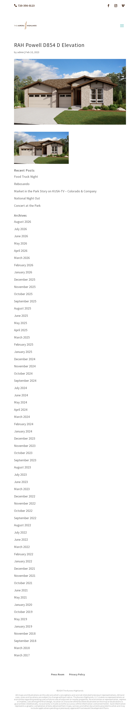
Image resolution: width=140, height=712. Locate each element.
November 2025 (25, 287)
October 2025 (23, 294)
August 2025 (22, 308)
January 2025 (23, 352)
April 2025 (20, 330)
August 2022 (22, 525)
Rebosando (22, 184)
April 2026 (20, 251)
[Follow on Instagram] (116, 6)
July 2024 (20, 388)
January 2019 (23, 626)
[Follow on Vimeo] (123, 6)
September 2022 (25, 518)
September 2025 (25, 301)
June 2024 (21, 395)
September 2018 (25, 641)
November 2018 (25, 633)
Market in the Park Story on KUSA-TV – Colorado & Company (55, 191)
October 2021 (23, 583)
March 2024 (22, 417)
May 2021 (20, 597)
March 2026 (22, 258)
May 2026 (20, 243)
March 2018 (22, 648)
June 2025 (21, 315)
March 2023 (22, 489)
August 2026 (22, 222)
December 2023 (24, 438)
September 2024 (25, 380)
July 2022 (20, 532)
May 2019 (20, 619)
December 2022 (24, 496)
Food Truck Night (26, 176)
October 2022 (23, 511)
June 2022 (21, 539)
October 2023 (23, 453)
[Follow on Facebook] (108, 6)
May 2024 (20, 402)
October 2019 (23, 612)
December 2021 (24, 568)
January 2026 (23, 272)
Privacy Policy (77, 674)
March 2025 (22, 337)
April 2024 (20, 409)
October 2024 (23, 373)
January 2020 (23, 605)
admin (20, 52)
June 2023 (21, 482)
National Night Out (27, 198)
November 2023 (25, 446)
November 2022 (25, 503)
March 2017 (22, 655)
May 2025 (20, 323)
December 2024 (24, 359)
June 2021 (21, 590)
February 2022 (23, 554)
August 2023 (22, 467)
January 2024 (23, 431)
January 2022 (23, 561)
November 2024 (25, 366)
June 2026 (21, 236)
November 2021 (25, 576)
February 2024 (23, 424)
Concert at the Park (27, 205)
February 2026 (23, 265)
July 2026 (20, 229)
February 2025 (23, 344)
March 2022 (22, 547)
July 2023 (20, 474)
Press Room (57, 674)
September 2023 (25, 460)
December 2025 (24, 279)
